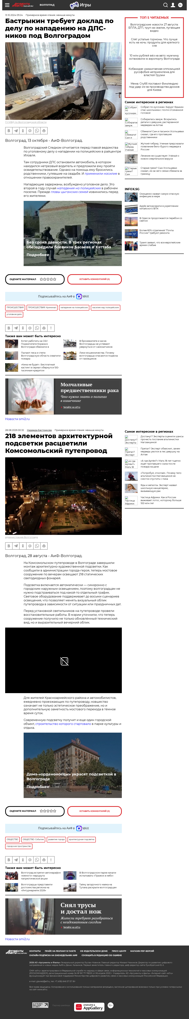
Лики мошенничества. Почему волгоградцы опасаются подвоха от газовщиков (98, 355)
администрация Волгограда (21, 537)
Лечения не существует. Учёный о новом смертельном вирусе (160, 157)
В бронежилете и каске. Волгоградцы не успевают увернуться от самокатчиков (95, 344)
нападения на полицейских (79, 188)
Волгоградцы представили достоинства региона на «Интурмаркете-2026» (36, 887)
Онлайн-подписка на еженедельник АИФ (53, 955)
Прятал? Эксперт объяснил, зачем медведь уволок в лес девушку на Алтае (160, 451)
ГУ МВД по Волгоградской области (26, 122)
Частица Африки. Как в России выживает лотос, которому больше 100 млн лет (161, 500)
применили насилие (101, 173)
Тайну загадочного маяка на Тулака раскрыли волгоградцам (97, 886)
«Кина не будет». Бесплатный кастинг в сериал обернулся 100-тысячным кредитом (40, 367)
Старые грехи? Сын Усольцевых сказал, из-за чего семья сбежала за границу (161, 171)
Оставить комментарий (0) (94, 279)
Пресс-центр (119, 951)
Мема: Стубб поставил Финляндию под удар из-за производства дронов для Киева (154, 87)
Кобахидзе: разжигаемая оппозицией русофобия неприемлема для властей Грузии (154, 72)
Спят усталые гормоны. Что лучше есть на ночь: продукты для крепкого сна (154, 42)
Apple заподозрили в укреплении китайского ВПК (159, 207)
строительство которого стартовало (63, 724)
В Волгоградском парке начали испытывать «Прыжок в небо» (97, 874)
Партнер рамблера (61, 1005)
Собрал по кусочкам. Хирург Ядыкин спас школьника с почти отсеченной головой (162, 110)
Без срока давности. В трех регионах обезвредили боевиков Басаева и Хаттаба (69, 244)
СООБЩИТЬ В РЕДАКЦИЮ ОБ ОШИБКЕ (102, 955)
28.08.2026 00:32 (14, 430)
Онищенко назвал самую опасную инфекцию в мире (159, 195)
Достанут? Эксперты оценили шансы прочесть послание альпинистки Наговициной (162, 439)
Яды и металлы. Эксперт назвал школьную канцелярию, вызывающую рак (159, 488)
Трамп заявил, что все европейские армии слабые (160, 243)
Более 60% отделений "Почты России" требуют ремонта (157, 231)
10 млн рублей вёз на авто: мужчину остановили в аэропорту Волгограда (154, 57)
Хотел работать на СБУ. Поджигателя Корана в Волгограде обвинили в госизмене (27, 345)
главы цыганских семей (69, 192)
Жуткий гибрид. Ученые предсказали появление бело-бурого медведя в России (162, 146)
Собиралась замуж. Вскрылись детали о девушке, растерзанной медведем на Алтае (160, 122)
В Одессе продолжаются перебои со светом (161, 219)
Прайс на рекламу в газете (60, 951)
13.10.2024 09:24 (14, 15)
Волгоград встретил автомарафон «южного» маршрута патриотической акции (41, 875)
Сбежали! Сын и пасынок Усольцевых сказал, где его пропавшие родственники (162, 134)
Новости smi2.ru (17, 419)
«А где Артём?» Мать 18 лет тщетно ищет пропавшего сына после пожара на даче (161, 463)
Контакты (35, 951)
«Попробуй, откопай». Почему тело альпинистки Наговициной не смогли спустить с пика (161, 476)
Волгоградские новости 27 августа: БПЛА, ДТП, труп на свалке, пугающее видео (154, 27)
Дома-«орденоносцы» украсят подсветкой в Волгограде (71, 776)
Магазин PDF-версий (142, 951)
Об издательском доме (94, 951)
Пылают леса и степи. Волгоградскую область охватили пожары (41, 355)
